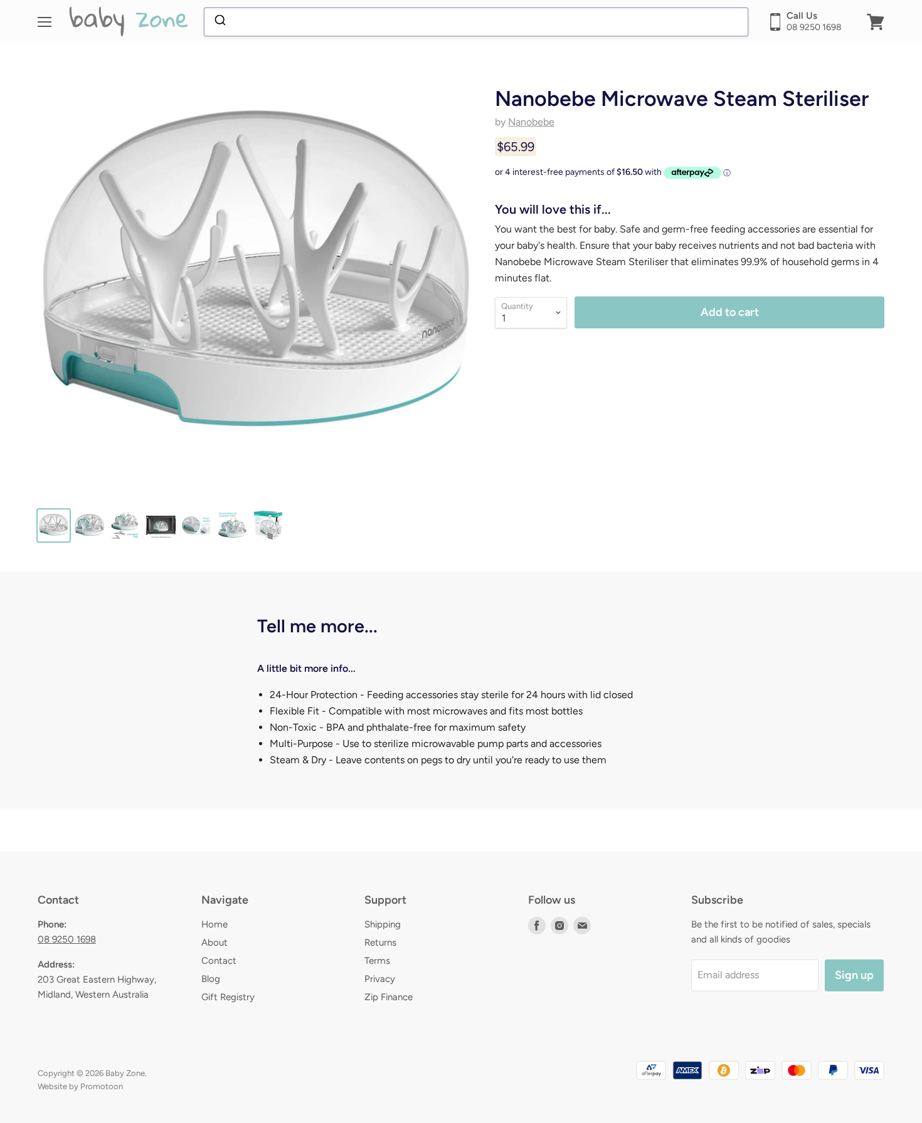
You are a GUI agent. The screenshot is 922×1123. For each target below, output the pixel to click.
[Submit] (219, 22)
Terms (377, 960)
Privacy (379, 979)
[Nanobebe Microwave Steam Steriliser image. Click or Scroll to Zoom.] (256, 278)
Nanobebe (531, 122)
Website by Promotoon (80, 1086)
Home (214, 924)
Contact (218, 960)
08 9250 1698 (67, 939)
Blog (210, 979)
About (214, 942)
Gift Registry (228, 997)
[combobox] (476, 22)
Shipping (382, 924)
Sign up (854, 975)
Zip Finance (388, 997)
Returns (380, 942)
